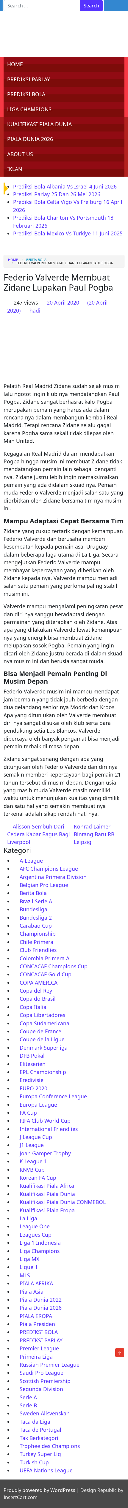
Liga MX (29, 1259)
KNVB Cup (32, 1169)
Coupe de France (40, 1031)
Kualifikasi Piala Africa (47, 1185)
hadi (34, 310)
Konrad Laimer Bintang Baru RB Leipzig (94, 834)
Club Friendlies (38, 949)
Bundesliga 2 (36, 917)
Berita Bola (36, 259)
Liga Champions (40, 1250)
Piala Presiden (37, 1324)
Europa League (38, 1104)
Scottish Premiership (45, 1381)
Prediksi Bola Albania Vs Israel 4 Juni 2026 (65, 186)
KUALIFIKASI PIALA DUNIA (39, 124)
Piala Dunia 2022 (41, 1299)
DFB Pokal (32, 1055)
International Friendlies (49, 1128)
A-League (31, 860)
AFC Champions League (49, 868)
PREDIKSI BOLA (26, 94)
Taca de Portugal (40, 1429)
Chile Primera (36, 941)
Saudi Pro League (41, 1372)
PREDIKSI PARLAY (28, 79)
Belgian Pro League (44, 884)
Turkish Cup (34, 1462)
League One (35, 1226)
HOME (15, 64)
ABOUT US (20, 154)
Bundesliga (33, 909)
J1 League (32, 1145)
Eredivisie (31, 1080)
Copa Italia (33, 1006)
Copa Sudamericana (44, 1023)
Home (13, 259)
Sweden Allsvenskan (45, 1413)
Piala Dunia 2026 (41, 1307)
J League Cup (36, 1136)
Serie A (28, 1397)
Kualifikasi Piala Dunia (47, 1193)
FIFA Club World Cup (45, 1120)
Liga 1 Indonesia (40, 1242)
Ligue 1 (29, 1267)
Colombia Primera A (44, 958)
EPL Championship (43, 1071)
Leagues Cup (35, 1234)
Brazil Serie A (36, 901)
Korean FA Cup (38, 1177)
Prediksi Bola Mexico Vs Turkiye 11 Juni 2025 (68, 233)
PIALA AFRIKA (36, 1283)
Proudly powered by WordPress (39, 1490)
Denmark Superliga (44, 1047)
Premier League (39, 1348)
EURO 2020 (33, 1088)
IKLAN (14, 168)
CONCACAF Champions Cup (54, 966)
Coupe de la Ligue (42, 1039)
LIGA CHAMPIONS (29, 109)
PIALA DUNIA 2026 (30, 138)
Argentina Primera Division (53, 876)
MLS (25, 1275)
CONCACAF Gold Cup (45, 974)
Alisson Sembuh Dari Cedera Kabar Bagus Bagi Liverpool (38, 834)
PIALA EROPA (36, 1316)
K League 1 (33, 1161)
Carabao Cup (36, 925)
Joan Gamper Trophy (45, 1153)
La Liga (28, 1218)
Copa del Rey (36, 990)
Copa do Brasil (38, 998)
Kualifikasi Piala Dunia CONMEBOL (63, 1202)
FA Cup (28, 1112)
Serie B (28, 1405)
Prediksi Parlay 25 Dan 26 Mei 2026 (56, 194)
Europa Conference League (53, 1096)
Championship (38, 933)
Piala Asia (31, 1291)
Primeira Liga (36, 1356)
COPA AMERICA (38, 982)
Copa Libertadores (42, 1014)
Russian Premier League (49, 1364)
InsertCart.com (21, 1497)
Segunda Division (41, 1389)
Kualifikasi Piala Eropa (47, 1210)
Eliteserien (33, 1063)
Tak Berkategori (39, 1438)
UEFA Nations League (46, 1470)
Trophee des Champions (50, 1446)
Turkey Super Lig (40, 1454)
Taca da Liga (35, 1421)
